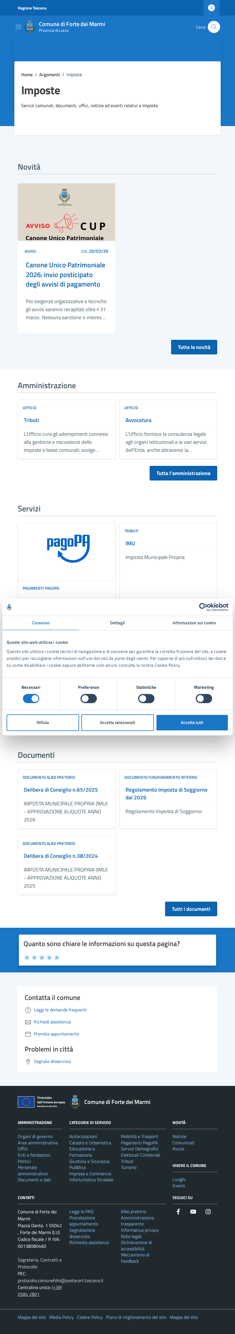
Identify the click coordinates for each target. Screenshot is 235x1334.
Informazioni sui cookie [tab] (194, 622)
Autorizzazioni (83, 1136)
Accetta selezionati (117, 722)
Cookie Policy (90, 1317)
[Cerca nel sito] (214, 27)
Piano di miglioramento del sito (136, 1317)
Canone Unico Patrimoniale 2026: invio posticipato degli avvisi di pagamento (65, 274)
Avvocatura (139, 420)
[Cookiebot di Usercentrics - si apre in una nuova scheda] (203, 607)
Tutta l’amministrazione (183, 473)
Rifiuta (43, 722)
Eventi (179, 1185)
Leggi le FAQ (81, 1211)
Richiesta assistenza (89, 1242)
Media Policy (61, 1317)
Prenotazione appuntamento (83, 1220)
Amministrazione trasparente (137, 1220)
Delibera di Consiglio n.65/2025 (61, 790)
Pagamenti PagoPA (41, 588)
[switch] (89, 698)
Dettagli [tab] (117, 622)
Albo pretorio (133, 1211)
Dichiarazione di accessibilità (136, 1245)
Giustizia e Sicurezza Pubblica (89, 1164)
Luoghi (179, 1179)
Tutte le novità (194, 347)
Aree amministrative (38, 1142)
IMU (130, 543)
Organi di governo (35, 1136)
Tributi (31, 420)
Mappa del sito (32, 1317)
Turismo (128, 1167)
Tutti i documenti (191, 909)
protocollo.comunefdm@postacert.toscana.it (60, 1280)
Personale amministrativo (33, 1170)
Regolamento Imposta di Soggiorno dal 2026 (166, 793)
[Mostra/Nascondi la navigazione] (18, 26)
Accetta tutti (192, 722)
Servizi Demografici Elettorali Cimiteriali (140, 1151)
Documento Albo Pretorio (49, 777)
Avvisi (30, 251)
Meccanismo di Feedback (135, 1257)
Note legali (131, 1236)
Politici (24, 1161)
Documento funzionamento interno (160, 777)
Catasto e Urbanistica (90, 1142)
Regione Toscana (32, 8)
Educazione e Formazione (82, 1151)
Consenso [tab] (41, 622)
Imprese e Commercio (90, 1173)
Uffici (23, 1148)
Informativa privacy (140, 1230)
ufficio (29, 408)
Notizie (179, 1136)
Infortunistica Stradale (91, 1179)
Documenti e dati (34, 1179)
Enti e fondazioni (34, 1154)
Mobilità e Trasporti (139, 1136)
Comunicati (184, 1142)
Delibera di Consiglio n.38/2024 (61, 856)
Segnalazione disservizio (82, 1233)
